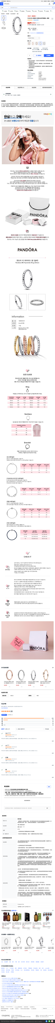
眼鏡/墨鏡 (37, 961)
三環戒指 (12, 972)
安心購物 (11, 1008)
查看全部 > (14, 910)
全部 (2, 7)
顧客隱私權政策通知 (4, 1008)
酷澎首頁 (3, 13)
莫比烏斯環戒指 (27, 970)
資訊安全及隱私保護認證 (25, 1008)
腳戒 (16, 968)
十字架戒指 (12, 968)
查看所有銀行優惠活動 (37, 51)
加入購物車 (38, 55)
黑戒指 (12, 970)
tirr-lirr (7, 968)
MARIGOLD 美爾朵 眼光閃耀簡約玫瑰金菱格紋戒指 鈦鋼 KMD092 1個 (14, 990)
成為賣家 (52, 1)
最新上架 (7, 729)
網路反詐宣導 (3, 1010)
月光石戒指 (17, 970)
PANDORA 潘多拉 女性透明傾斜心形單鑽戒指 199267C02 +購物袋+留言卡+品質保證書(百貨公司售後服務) (21, 981)
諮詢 (49, 786)
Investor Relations (9, 1006)
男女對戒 (3, 970)
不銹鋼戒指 (30, 968)
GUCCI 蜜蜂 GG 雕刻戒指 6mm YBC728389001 (11, 998)
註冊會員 (45, 1)
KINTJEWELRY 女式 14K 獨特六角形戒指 (9, 978)
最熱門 (3, 729)
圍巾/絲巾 (28, 961)
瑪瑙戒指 (37, 970)
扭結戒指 (44, 970)
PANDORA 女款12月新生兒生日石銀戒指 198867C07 (12, 988)
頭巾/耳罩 (23, 961)
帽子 (13, 961)
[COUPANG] (6, 1016)
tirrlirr (22, 970)
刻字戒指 (25, 968)
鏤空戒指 (3, 968)
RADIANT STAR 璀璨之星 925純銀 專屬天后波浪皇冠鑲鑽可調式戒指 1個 (15, 993)
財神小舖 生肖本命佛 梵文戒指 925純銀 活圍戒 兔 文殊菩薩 (12, 995)
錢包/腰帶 (6, 961)
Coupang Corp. (36, 32)
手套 (16, 961)
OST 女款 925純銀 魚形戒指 (7, 983)
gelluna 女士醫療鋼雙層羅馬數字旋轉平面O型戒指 (11, 986)
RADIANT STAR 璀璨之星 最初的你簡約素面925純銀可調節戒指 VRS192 (15, 985)
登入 (42, 1)
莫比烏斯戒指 (50, 970)
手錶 (10, 961)
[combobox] (49, 729)
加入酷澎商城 (33, 1008)
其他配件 (42, 961)
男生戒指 (32, 970)
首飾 (17, 13)
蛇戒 (43, 968)
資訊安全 (17, 1008)
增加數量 (32, 56)
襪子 (19, 961)
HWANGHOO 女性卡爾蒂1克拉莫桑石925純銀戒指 (11, 980)
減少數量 (32, 55)
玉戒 (41, 970)
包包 (2, 961)
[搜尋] (52, 7)
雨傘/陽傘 (32, 961)
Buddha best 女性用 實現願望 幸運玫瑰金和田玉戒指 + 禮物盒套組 (14, 991)
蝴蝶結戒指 (20, 968)
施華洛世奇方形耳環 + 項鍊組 (7, 1001)
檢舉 (47, 808)
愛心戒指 (7, 972)
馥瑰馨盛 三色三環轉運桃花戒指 (8, 1000)
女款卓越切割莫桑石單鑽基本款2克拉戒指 (9, 996)
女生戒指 (3, 972)
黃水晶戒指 (35, 968)
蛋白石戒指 (8, 970)
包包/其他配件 (12, 13)
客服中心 (48, 1)
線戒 (40, 968)
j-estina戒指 (47, 968)
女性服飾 (7, 13)
